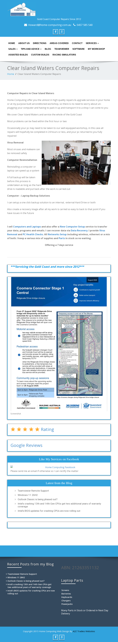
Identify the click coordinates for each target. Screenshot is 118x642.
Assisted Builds (18, 54)
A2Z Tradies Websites (84, 631)
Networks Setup (57, 234)
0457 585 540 (85, 25)
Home (11, 43)
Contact (77, 43)
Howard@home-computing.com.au (49, 25)
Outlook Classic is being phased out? (37, 499)
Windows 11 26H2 (28, 495)
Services (91, 43)
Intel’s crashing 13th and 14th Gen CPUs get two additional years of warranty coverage (59, 505)
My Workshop (96, 49)
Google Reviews (26, 445)
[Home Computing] (59, 9)
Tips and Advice (30, 49)
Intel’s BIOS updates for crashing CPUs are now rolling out (49, 510)
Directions (39, 43)
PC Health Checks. (33, 234)
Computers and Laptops (27, 226)
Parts (62, 238)
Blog (48, 49)
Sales (12, 49)
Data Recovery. (79, 230)
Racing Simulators (64, 54)
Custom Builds (40, 54)
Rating (47, 429)
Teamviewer (61, 49)
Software (78, 49)
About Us (24, 43)
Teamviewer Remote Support (33, 490)
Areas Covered (59, 43)
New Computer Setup (72, 226)
